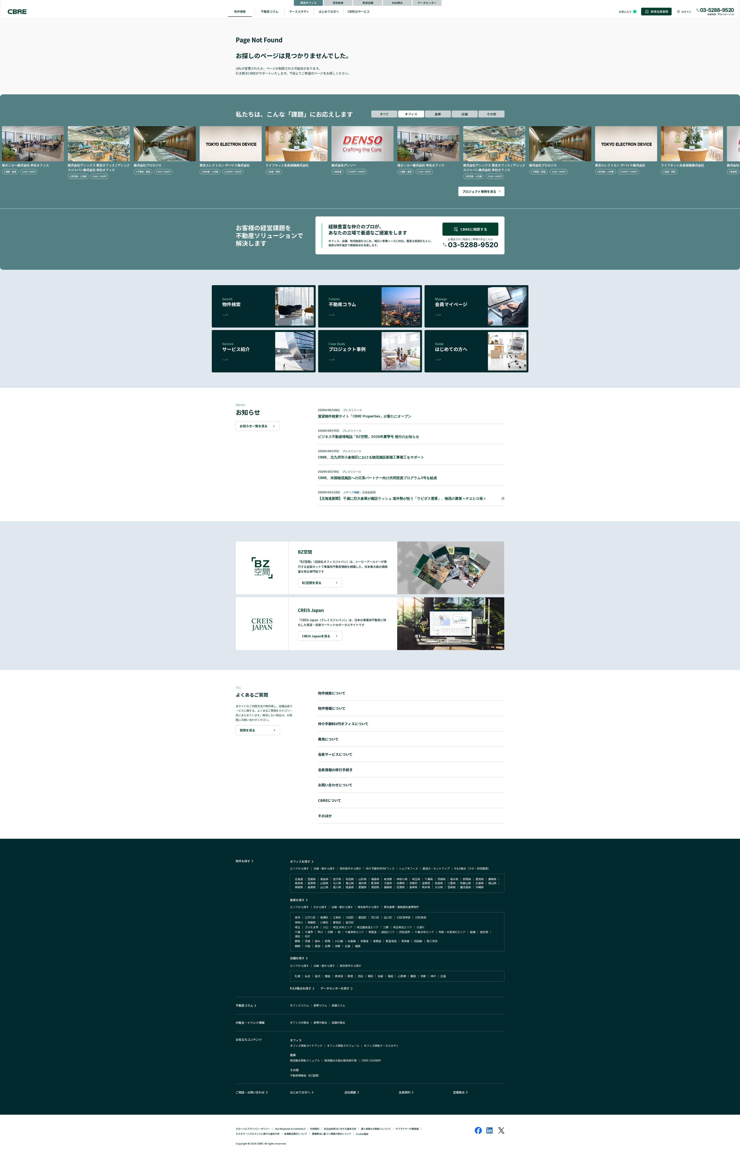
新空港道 (391, 941)
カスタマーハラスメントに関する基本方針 (258, 1133)
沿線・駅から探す (324, 868)
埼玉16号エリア (342, 927)
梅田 (390, 976)
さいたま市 (311, 927)
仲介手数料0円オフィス (380, 868)
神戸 (433, 976)
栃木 (317, 941)
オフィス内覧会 (299, 1022)
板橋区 (324, 917)
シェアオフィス (408, 868)
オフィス (411, 114)
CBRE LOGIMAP (371, 1060)
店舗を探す (297, 958)
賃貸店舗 (367, 3)
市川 (320, 932)
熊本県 (426, 887)
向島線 (352, 941)
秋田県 (350, 879)
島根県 (312, 887)
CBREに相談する (473, 229)
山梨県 (324, 883)
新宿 (350, 976)
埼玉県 (416, 879)
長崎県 (413, 887)
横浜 (370, 976)
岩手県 (337, 879)
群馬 (327, 941)
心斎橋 (402, 976)
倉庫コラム (320, 1005)
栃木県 (454, 879)
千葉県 (429, 879)
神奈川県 (402, 879)
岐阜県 (299, 883)
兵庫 (327, 946)
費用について (328, 739)
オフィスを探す (300, 861)
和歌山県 (465, 883)
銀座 (327, 976)
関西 (297, 946)
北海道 (299, 879)
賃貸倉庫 (338, 3)
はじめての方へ (329, 11)
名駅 (380, 976)
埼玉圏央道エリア (367, 927)
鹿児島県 (465, 887)
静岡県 (492, 879)
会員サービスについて (335, 754)
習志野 (484, 932)
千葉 (297, 932)
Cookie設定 (362, 1133)
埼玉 (297, 927)
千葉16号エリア (424, 932)
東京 (297, 917)
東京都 (388, 879)
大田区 (350, 917)
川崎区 (324, 922)
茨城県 (441, 879)
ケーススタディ (299, 11)
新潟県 (375, 883)
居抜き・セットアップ (436, 868)
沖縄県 (480, 887)
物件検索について (332, 692)
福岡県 (388, 887)
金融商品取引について (295, 1133)
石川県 (337, 883)
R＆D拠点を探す (300, 988)
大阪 (307, 946)
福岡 (357, 946)
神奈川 (299, 922)
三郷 (385, 927)
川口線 (339, 941)
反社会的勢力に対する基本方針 (340, 1128)
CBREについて (329, 800)
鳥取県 (299, 887)
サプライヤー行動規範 (407, 1128)
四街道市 (404, 932)
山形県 (362, 879)
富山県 (350, 883)
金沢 (317, 976)
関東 (297, 941)
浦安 (297, 936)
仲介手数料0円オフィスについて (343, 723)
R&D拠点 (397, 3)
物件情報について (332, 708)
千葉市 (309, 932)
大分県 (439, 887)
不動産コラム (269, 11)
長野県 (312, 883)
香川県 (337, 887)
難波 (413, 976)
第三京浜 (432, 941)
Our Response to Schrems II (290, 1128)
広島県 (480, 883)
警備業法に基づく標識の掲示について (331, 1133)
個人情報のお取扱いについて (376, 1128)
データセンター (427, 3)
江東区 (337, 917)
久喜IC (421, 927)
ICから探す (320, 907)
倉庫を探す (297, 900)
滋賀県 (426, 883)
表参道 (339, 976)
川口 (325, 927)
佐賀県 (401, 887)
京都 (337, 946)
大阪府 (388, 883)
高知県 (375, 887)
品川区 (388, 917)
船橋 (472, 932)
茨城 (307, 941)
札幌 (297, 976)
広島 (347, 946)
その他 (491, 114)
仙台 (307, 976)
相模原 (312, 922)
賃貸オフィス (308, 3)
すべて (384, 114)
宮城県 (312, 879)
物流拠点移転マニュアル (305, 1060)
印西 (330, 932)
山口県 (324, 887)
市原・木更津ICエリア (452, 932)
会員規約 (404, 1092)
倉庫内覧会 (320, 1022)
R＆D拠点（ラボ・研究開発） (472, 868)
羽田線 (418, 941)
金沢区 (350, 922)
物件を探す (243, 861)
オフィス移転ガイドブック (306, 1045)
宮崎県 (451, 887)
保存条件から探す (350, 868)
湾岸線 (405, 941)
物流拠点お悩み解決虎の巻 (340, 1060)
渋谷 (360, 976)
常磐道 (372, 932)
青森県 (324, 879)
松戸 (307, 936)
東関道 (377, 941)
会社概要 (350, 1092)
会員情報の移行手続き (335, 769)
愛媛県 (362, 887)
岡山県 (492, 883)
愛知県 (480, 879)
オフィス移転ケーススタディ (381, 1045)
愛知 (317, 946)
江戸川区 (310, 917)
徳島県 (350, 887)
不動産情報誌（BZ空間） (305, 1075)
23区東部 (420, 917)
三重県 (451, 883)
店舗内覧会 (338, 1022)
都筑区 (337, 922)
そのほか (325, 815)
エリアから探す (299, 868)
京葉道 (364, 941)
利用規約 (314, 1128)
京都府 (413, 883)
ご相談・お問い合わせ (250, 1092)
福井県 (362, 883)
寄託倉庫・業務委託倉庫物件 (401, 907)
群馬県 (467, 879)
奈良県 (439, 883)
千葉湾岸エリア (354, 932)
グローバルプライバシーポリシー (253, 1128)
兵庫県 (401, 883)
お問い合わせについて (335, 784)
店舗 (465, 114)
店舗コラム (338, 1005)
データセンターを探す (334, 988)
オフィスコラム (299, 1005)
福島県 (375, 879)
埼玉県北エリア (402, 927)
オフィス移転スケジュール (343, 1045)
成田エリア (388, 932)
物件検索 (240, 11)
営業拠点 (459, 1092)
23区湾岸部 (403, 917)
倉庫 (438, 114)
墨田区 (362, 917)
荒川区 (375, 917)
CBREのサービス (359, 11)
